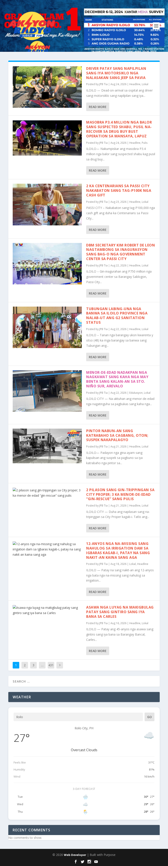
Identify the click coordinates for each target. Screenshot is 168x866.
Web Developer (75, 855)
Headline (134, 84)
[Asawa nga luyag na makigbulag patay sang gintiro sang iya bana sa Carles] (47, 610)
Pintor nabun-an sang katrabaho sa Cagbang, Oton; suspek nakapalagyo (117, 435)
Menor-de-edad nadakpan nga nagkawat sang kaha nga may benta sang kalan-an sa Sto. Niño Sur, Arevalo (117, 379)
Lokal (145, 84)
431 (51, 665)
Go (149, 717)
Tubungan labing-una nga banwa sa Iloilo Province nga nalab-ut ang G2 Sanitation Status (116, 315)
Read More (98, 107)
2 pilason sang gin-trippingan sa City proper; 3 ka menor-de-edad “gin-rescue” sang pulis (120, 494)
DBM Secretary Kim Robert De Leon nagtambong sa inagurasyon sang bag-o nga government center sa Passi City (120, 252)
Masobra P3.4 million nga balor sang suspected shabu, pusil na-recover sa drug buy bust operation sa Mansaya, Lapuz (119, 129)
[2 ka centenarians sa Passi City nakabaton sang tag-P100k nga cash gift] (47, 204)
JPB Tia (103, 84)
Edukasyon (136, 393)
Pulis (144, 143)
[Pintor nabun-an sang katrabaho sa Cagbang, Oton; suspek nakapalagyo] (47, 446)
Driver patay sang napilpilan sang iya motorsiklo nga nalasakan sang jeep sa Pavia (116, 73)
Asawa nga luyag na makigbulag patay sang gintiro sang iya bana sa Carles (120, 612)
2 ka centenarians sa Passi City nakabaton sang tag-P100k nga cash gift (118, 190)
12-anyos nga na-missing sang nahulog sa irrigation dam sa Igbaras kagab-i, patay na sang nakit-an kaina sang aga (118, 550)
